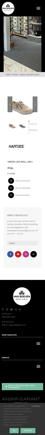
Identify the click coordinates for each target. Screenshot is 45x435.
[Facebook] (10, 254)
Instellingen (35, 406)
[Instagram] (26, 254)
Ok (14, 430)
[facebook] (3, 309)
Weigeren (28, 430)
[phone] (20, 309)
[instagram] (7, 309)
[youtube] (11, 309)
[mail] (16, 309)
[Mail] (33, 254)
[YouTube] (18, 254)
